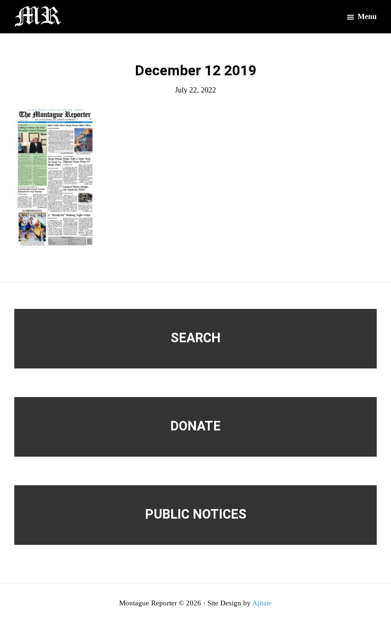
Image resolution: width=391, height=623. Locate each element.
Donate (195, 426)
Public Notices (196, 514)
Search (196, 338)
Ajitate (262, 603)
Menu (367, 16)
